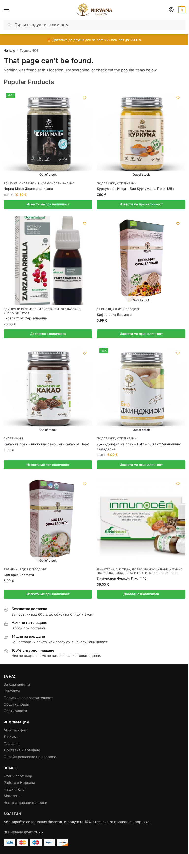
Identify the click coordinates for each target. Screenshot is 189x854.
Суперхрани (29, 183)
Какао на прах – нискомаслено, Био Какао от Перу (46, 444)
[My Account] (171, 10)
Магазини (12, 796)
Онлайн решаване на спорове (30, 757)
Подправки (106, 183)
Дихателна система (113, 569)
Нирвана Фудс (20, 832)
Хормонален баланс (58, 183)
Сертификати (15, 711)
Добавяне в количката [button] (48, 334)
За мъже (11, 183)
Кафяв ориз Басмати (114, 315)
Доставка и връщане (22, 750)
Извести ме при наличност (47, 204)
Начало (9, 50)
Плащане (11, 743)
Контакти (12, 691)
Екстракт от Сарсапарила (25, 318)
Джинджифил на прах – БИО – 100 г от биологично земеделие (139, 446)
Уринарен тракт (17, 312)
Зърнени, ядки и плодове (118, 309)
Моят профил (15, 730)
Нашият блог (15, 789)
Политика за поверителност (28, 698)
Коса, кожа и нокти (131, 573)
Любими (11, 737)
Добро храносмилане (150, 569)
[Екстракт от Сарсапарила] (48, 260)
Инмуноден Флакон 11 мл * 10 (122, 578)
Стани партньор (18, 776)
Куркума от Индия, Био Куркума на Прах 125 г (135, 189)
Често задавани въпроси (25, 802)
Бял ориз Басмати (19, 575)
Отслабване (70, 309)
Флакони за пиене (164, 573)
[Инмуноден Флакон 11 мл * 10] (141, 521)
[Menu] (11, 10)
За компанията (17, 684)
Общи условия (16, 704)
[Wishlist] (84, 98)
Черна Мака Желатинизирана (28, 189)
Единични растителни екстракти (31, 309)
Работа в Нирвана (19, 782)
